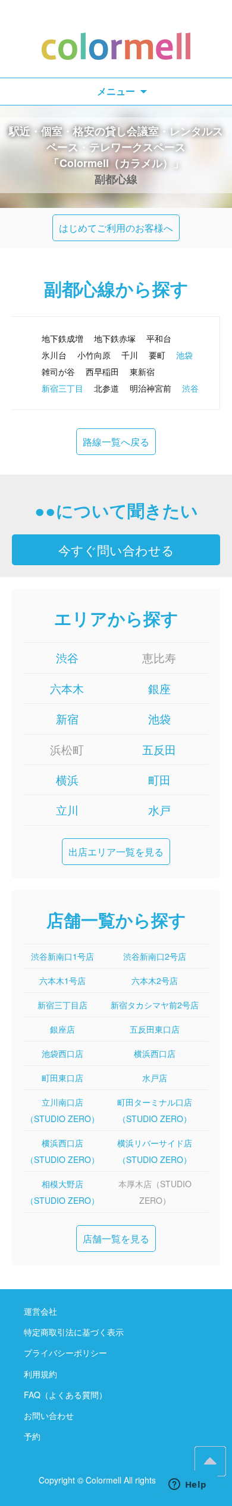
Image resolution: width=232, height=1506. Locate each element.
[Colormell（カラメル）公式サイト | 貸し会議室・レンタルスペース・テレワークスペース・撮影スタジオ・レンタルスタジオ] (116, 39)
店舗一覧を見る (116, 1238)
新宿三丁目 (62, 388)
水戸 (159, 810)
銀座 (159, 688)
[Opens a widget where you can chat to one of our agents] (187, 1485)
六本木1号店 (62, 980)
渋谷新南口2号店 (154, 956)
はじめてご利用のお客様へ (116, 228)
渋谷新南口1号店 (62, 956)
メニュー (116, 91)
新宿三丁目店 (62, 1005)
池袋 (184, 355)
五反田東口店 (155, 1029)
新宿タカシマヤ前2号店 (155, 1005)
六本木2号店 (154, 980)
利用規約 (40, 1374)
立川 (67, 810)
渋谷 (190, 388)
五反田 (159, 749)
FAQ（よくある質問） (65, 1395)
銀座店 (62, 1029)
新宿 (67, 718)
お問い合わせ (49, 1415)
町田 (159, 779)
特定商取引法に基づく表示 (74, 1332)
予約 (32, 1436)
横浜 (67, 779)
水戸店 (154, 1078)
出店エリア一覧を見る (116, 851)
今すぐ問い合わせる (116, 550)
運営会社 (40, 1311)
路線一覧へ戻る (116, 441)
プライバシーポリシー (65, 1352)
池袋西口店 (62, 1053)
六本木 (67, 688)
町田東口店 (62, 1078)
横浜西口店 (154, 1053)
